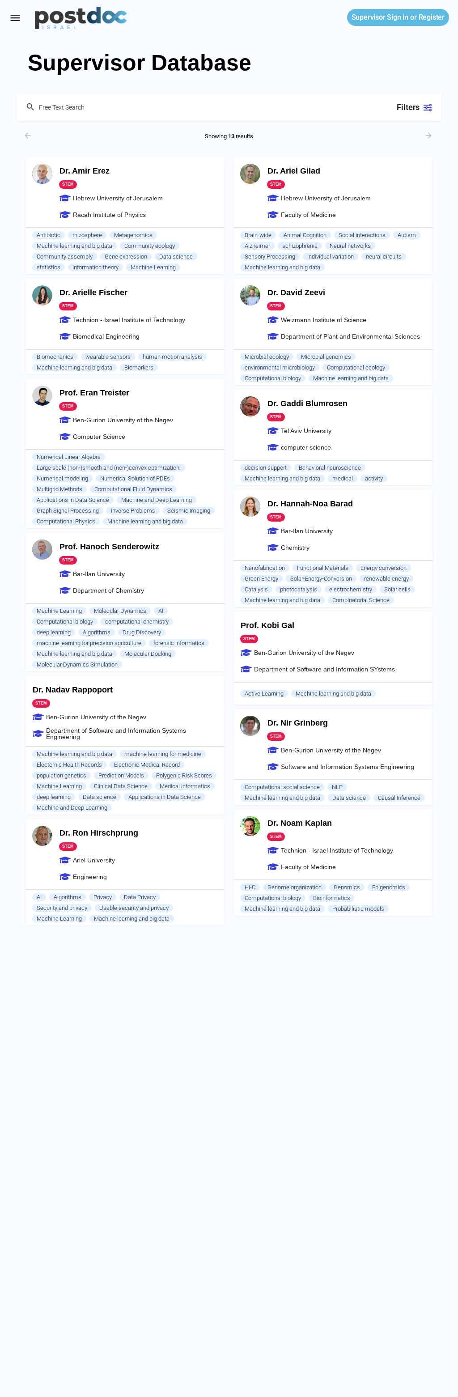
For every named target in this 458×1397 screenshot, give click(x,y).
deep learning (54, 632)
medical (342, 478)
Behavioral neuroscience (330, 468)
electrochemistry (350, 589)
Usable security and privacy (134, 908)
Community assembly (65, 256)
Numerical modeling (62, 478)
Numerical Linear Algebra (69, 457)
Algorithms (96, 632)
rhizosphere (87, 235)
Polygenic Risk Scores (184, 775)
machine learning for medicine (162, 754)
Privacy (102, 897)
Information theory (95, 267)
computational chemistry (137, 621)
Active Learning (264, 693)
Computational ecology (356, 367)
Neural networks (350, 246)
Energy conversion (383, 568)
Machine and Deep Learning (156, 500)
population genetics (61, 775)
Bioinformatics (331, 898)
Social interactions (362, 235)
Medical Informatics (185, 786)
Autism (407, 235)
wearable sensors (108, 357)
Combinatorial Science (361, 600)
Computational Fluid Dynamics (133, 489)
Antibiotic (48, 235)
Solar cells (397, 589)
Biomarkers (138, 367)
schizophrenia (300, 246)
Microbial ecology (267, 357)
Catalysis (256, 589)
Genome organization (294, 887)
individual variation (330, 256)
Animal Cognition (305, 235)
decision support (266, 468)
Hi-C (250, 887)
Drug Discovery (142, 632)
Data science (176, 256)
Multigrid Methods (59, 489)
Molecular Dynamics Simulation (77, 664)
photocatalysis (298, 589)
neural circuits (384, 256)
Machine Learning (153, 267)
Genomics (347, 887)
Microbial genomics (326, 357)
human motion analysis (172, 357)
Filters (408, 107)
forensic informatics (178, 643)
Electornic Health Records (69, 765)
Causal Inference (399, 798)
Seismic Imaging (188, 511)
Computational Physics (66, 521)
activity (374, 478)
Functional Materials (322, 568)
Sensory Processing (270, 256)
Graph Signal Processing (68, 511)
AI (160, 611)
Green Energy (261, 579)
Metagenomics (133, 235)
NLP (337, 787)
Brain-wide (258, 235)
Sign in (380, 17)
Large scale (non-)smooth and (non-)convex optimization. (109, 468)
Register (432, 17)
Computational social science (282, 787)
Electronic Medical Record (147, 765)
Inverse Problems (133, 511)
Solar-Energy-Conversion (321, 579)
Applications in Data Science (73, 500)
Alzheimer (257, 246)
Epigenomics (388, 887)
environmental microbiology (280, 367)
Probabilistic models (358, 909)
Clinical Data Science (121, 786)
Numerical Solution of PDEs (135, 478)
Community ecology (149, 246)
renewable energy (386, 579)
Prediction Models (121, 775)
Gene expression (126, 256)
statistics (48, 267)
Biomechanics (55, 357)
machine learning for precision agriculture (89, 643)
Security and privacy (62, 908)
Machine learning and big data (74, 246)
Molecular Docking (147, 654)
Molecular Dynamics (120, 611)
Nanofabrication (265, 568)
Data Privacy (140, 897)
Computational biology (273, 378)
